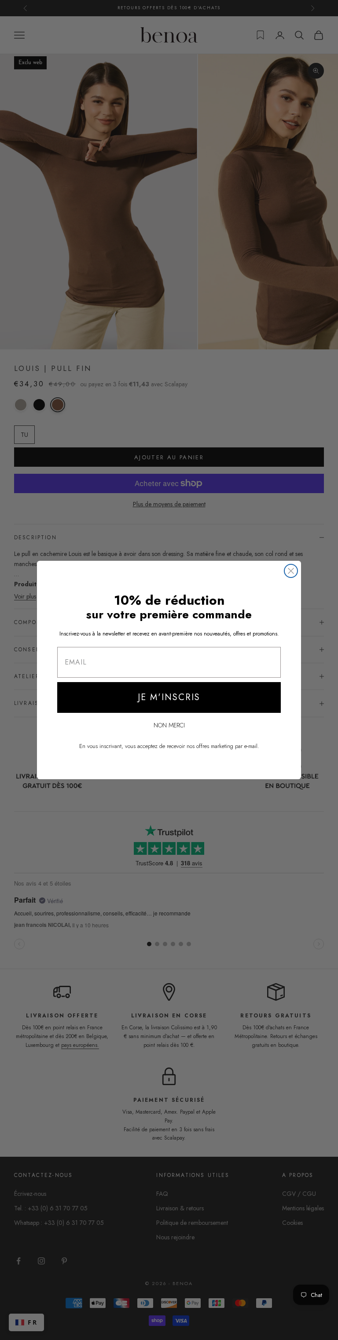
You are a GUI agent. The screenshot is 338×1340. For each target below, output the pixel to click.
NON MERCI (169, 725)
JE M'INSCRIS (169, 697)
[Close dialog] (291, 570)
